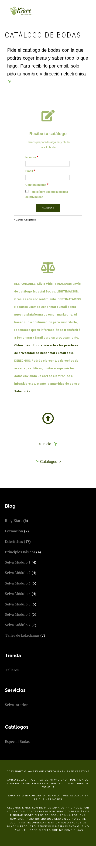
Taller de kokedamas (22, 635)
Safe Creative (78, 771)
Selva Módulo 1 (18, 562)
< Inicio (45, 444)
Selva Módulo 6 (18, 614)
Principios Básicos (20, 551)
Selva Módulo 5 (18, 604)
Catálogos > (50, 462)
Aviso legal (16, 779)
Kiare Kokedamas (21, 10)
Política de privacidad (48, 779)
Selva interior (16, 704)
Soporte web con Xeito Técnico (33, 795)
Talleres (12, 670)
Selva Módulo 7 (18, 624)
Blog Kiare (13, 520)
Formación (14, 530)
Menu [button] (86, 9)
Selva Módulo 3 (18, 583)
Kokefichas (14, 541)
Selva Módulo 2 (18, 572)
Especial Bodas (17, 741)
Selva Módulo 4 (18, 593)
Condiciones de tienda (41, 783)
